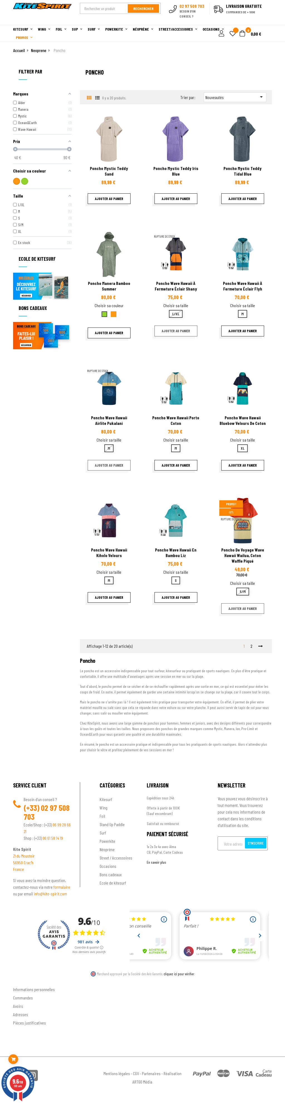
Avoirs (18, 1006)
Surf (103, 832)
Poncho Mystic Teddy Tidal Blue (242, 171)
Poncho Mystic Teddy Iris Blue (175, 171)
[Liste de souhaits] (233, 34)
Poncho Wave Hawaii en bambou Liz (175, 552)
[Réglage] (220, 34)
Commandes (23, 997)
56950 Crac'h (23, 862)
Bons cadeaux (111, 874)
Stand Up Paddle (112, 824)
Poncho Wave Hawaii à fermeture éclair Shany (176, 285)
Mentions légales (117, 1073)
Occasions (108, 866)
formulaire (61, 887)
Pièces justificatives (29, 1022)
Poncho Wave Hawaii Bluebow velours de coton (243, 420)
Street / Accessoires (116, 857)
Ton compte (23, 980)
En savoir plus (156, 862)
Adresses (20, 1014)
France (18, 869)
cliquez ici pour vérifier (179, 974)
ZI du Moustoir (24, 855)
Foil (102, 816)
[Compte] (265, 22)
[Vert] (24, 181)
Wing (103, 807)
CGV (136, 1073)
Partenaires (151, 1073)
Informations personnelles (34, 989)
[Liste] (97, 97)
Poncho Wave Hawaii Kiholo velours (109, 552)
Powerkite (107, 841)
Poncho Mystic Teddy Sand (109, 171)
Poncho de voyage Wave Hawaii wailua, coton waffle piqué (242, 555)
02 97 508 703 (47, 812)
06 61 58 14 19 (53, 838)
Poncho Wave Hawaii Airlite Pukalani (109, 420)
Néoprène (107, 849)
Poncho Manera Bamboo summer (109, 285)
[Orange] (16, 181)
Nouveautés (235, 96)
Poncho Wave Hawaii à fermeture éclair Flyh (242, 285)
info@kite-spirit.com (50, 893)
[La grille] (88, 97)
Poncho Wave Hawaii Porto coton (175, 420)
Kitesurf (106, 799)
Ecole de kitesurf (113, 882)
